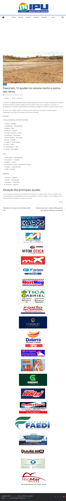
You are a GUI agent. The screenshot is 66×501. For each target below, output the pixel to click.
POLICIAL (20, 17)
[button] (48, 17)
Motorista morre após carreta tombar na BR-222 (17, 209)
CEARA (5, 84)
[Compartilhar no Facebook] (6, 98)
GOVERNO (36, 17)
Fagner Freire (20, 95)
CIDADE (14, 17)
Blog (52, 17)
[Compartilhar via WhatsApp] (19, 98)
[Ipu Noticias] (3, 17)
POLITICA (28, 17)
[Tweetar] (13, 98)
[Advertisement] (33, 31)
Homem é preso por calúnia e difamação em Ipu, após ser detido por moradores (49, 209)
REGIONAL (44, 17)
